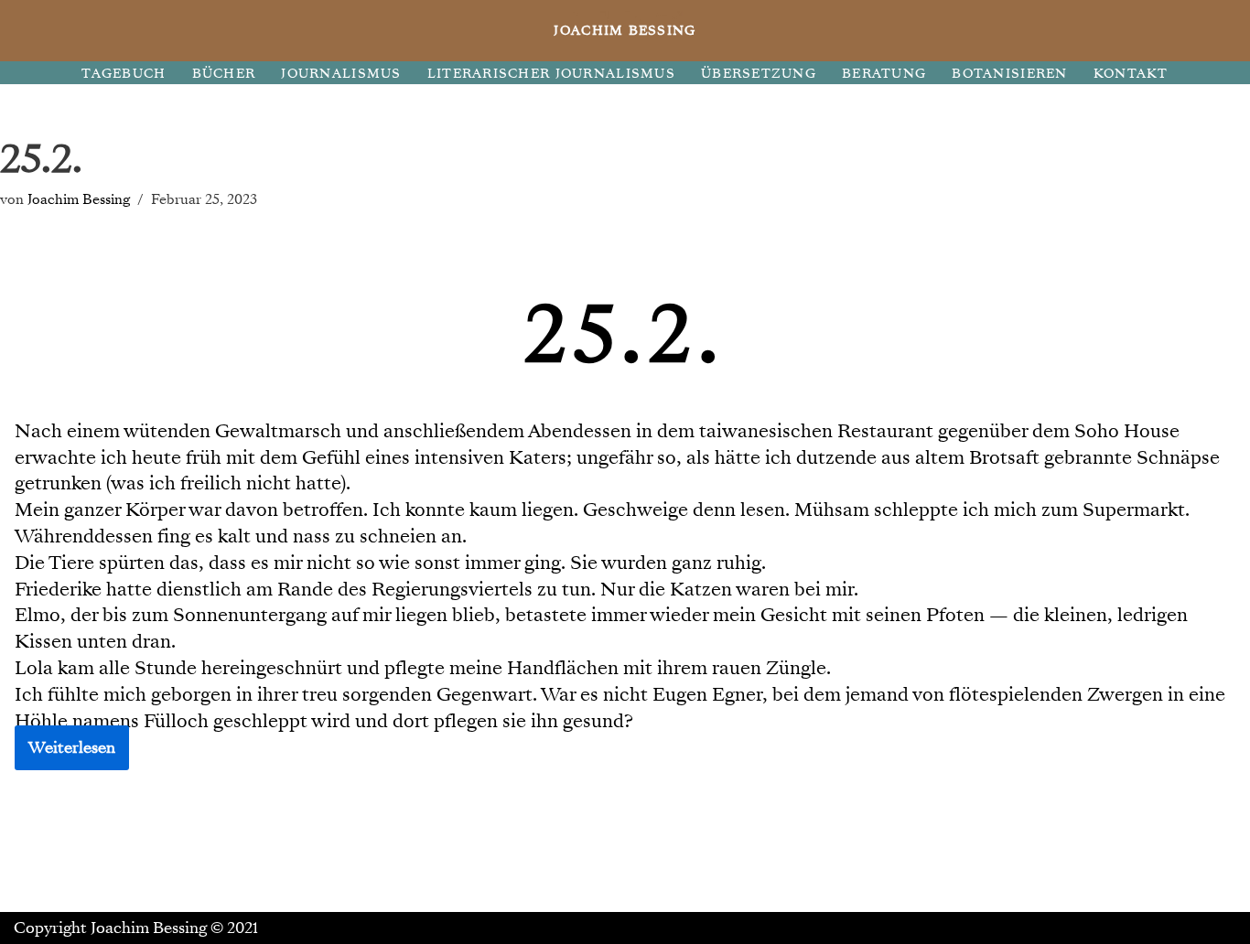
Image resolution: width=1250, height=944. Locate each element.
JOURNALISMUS (341, 73)
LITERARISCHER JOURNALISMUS (551, 73)
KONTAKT (1131, 73)
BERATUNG (884, 73)
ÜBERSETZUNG (758, 73)
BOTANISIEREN (1009, 73)
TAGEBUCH (123, 73)
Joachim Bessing (78, 199)
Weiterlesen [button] (71, 747)
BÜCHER (224, 73)
